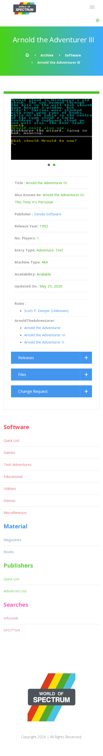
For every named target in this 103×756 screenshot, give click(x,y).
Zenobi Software (47, 214)
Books (9, 551)
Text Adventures (18, 464)
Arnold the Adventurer (42, 327)
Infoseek (11, 618)
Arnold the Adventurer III (44, 334)
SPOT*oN (12, 630)
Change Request (33, 391)
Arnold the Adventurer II (44, 342)
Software (73, 55)
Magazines (12, 539)
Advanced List (15, 590)
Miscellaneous (15, 512)
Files (22, 374)
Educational (13, 476)
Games (9, 452)
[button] (97, 20)
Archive (46, 55)
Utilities (10, 488)
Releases (26, 357)
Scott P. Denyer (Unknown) (46, 310)
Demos (10, 500)
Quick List (11, 440)
